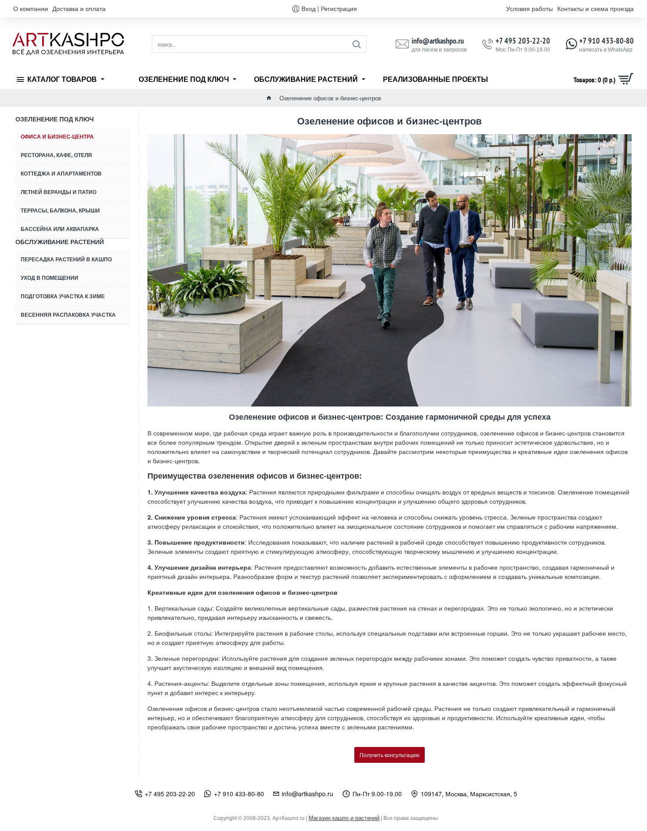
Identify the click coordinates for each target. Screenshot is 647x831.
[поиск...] (356, 44)
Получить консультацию (389, 754)
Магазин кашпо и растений (344, 818)
